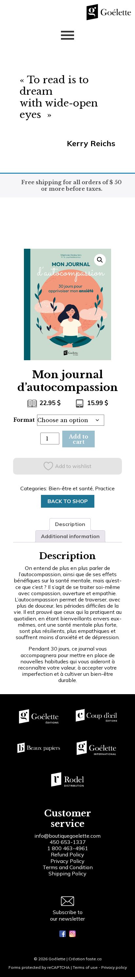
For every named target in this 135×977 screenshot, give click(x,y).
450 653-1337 (67, 842)
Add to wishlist (73, 466)
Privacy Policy (67, 861)
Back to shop (68, 501)
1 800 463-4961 (67, 848)
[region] (67, 923)
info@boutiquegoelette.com (67, 835)
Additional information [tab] (70, 536)
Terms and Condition (68, 867)
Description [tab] (70, 524)
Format (24, 420)
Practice (105, 488)
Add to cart (78, 439)
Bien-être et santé (70, 488)
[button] (100, 260)
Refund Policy (67, 854)
